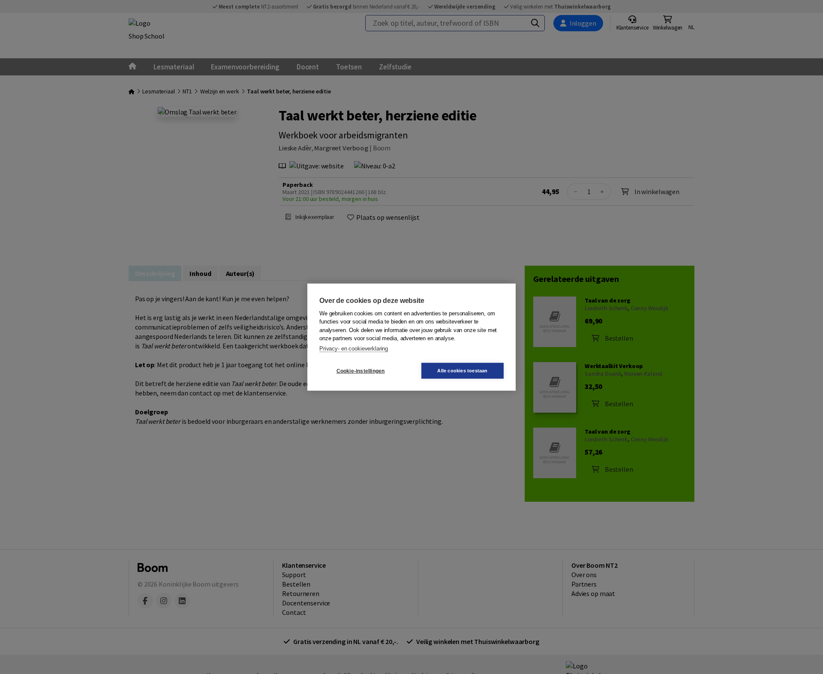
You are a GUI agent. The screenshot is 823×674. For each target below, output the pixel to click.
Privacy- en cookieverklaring (353, 348)
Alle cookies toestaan (462, 370)
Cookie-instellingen (360, 371)
